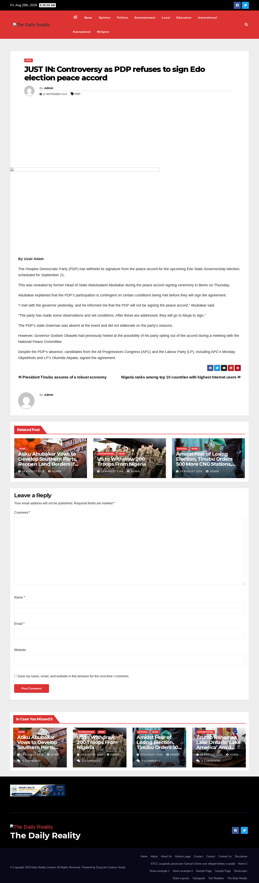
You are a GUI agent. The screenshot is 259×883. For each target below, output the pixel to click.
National (182, 449)
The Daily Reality (45, 835)
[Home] (75, 18)
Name (19, 597)
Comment (22, 512)
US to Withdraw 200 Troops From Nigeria (121, 461)
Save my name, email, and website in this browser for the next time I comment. (73, 676)
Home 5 (242, 863)
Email (19, 623)
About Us (166, 856)
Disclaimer (241, 856)
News (88, 17)
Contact (198, 856)
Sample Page (204, 870)
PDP (77, 94)
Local (166, 17)
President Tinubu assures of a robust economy (64, 377)
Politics (122, 17)
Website (20, 650)
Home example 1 (160, 870)
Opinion (105, 17)
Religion (103, 31)
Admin (48, 88)
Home (144, 856)
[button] (246, 24)
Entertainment (145, 17)
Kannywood (82, 31)
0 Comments (31, 761)
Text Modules (216, 878)
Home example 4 (183, 870)
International (207, 17)
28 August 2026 (33, 471)
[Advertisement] (129, 137)
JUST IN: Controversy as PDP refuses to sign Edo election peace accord (114, 73)
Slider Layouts (181, 878)
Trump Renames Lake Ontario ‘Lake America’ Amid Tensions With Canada (218, 747)
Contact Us (225, 856)
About (154, 856)
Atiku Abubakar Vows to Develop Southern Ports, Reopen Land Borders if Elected (47, 461)
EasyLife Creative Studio (110, 867)
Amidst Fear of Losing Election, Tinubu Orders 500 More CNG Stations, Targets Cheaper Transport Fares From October (208, 464)
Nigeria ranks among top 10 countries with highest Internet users (179, 377)
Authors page (183, 856)
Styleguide (199, 878)
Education (184, 17)
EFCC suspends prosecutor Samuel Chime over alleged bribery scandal (193, 863)
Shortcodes (240, 870)
